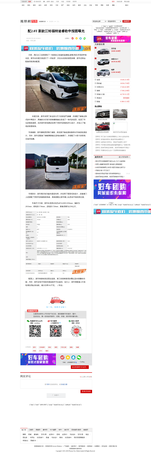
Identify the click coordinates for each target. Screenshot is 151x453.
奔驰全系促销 (102, 119)
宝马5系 (80, 434)
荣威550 (33, 440)
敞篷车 (86, 430)
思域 (58, 434)
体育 (45, 5)
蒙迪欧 (36, 434)
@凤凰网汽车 (71, 362)
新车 (34, 347)
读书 (74, 5)
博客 (102, 5)
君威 (29, 434)
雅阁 (24, 434)
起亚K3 (51, 434)
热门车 (24, 430)
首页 (23, 5)
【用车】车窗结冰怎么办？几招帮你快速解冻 (110, 150)
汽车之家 (33, 40)
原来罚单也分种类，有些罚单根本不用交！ (110, 176)
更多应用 (38, 1)
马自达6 (72, 434)
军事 (96, 5)
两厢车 (38, 430)
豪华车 (45, 430)
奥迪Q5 (99, 98)
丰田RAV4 (100, 87)
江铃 (58, 55)
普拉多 (25, 437)
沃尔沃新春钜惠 (120, 119)
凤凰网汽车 (27, 21)
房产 (62, 5)
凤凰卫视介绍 (113, 446)
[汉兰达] (103, 51)
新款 (49, 347)
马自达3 (54, 437)
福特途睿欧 (64, 55)
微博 (48, 1)
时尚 (51, 5)
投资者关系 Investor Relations (53, 446)
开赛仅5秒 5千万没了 (103, 170)
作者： (65, 362)
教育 (79, 5)
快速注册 (119, 1)
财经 (34, 5)
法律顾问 (97, 446)
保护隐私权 (81, 446)
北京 (29, 1)
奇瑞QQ (25, 440)
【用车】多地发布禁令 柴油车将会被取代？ (110, 139)
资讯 (28, 5)
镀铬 (71, 347)
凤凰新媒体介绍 (38, 446)
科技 (68, 5)
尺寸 (40, 351)
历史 (90, 5)
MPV (60, 430)
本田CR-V (114, 59)
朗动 (61, 437)
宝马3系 (44, 434)
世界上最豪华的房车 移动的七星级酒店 (109, 164)
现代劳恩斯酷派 (79, 437)
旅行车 (66, 430)
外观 (34, 351)
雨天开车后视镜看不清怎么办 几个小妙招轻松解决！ (110, 161)
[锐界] (103, 72)
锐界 (112, 70)
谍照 (56, 347)
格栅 (77, 347)
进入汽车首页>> (124, 157)
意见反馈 (104, 446)
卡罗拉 (32, 437)
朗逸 (98, 101)
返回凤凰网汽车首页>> (80, 367)
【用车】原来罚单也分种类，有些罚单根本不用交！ (112, 147)
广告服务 (66, 446)
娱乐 (40, 5)
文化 (85, 5)
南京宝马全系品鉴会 (120, 132)
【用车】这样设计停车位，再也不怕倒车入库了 (111, 142)
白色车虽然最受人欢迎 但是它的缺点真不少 (110, 167)
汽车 (57, 5)
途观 (98, 80)
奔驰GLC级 (101, 94)
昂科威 (99, 83)
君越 (47, 437)
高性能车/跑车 (76, 430)
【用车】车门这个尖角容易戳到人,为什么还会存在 (112, 136)
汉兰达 (113, 48)
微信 (52, 1)
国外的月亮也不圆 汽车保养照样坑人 (108, 173)
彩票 (107, 5)
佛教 (113, 5)
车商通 (68, 1)
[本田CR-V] (103, 62)
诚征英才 (73, 446)
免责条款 (89, 446)
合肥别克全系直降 (102, 132)
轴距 (47, 351)
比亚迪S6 (68, 437)
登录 (113, 1)
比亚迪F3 (40, 437)
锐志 (87, 434)
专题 (62, 1)
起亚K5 (64, 434)
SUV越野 (53, 430)
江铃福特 (42, 347)
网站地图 (126, 1)
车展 (57, 1)
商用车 (75, 1)
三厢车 (31, 430)
